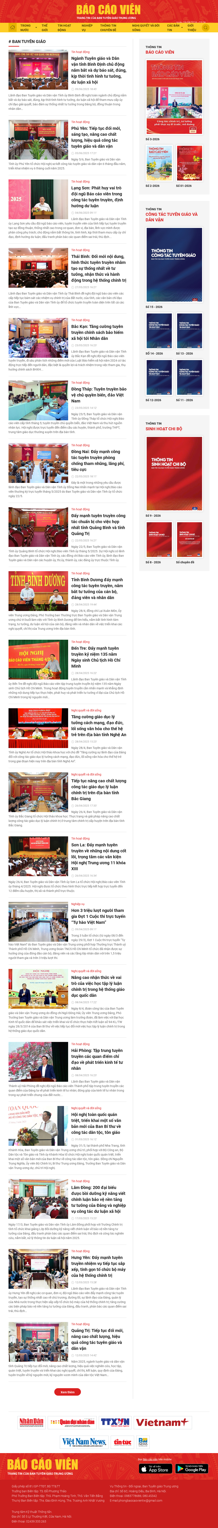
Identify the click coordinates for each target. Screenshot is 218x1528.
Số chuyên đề (185, 562)
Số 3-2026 (152, 139)
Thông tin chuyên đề (108, 28)
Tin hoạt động (64, 28)
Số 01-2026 (184, 185)
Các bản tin (173, 28)
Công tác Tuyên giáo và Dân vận (172, 214)
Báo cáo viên (160, 50)
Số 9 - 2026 (153, 515)
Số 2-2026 (152, 185)
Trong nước (25, 28)
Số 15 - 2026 (154, 307)
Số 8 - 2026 (153, 562)
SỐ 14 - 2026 (154, 353)
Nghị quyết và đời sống (145, 28)
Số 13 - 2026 (184, 353)
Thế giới (45, 28)
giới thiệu (192, 28)
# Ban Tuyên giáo (27, 41)
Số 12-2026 (153, 400)
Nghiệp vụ (87, 28)
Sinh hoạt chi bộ (164, 426)
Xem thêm (68, 1392)
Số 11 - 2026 (184, 400)
